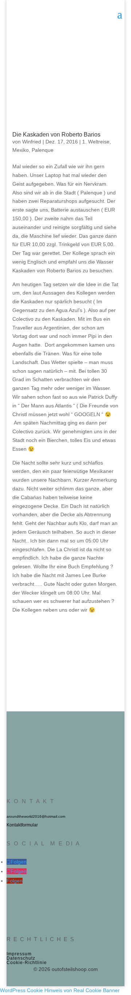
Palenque (42, 150)
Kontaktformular (22, 825)
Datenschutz (21, 958)
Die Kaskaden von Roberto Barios (56, 134)
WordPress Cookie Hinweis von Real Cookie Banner (60, 990)
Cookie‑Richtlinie (27, 962)
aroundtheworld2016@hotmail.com (36, 816)
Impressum (19, 953)
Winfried (31, 142)
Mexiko (20, 150)
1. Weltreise (96, 142)
